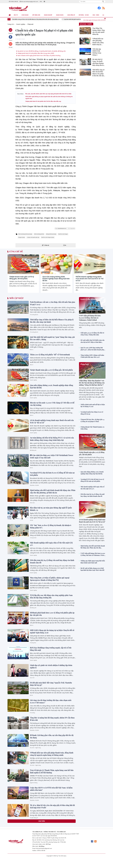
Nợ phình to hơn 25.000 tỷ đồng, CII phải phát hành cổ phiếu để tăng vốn (41, 51)
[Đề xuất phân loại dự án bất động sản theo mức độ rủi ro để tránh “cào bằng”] (18, 845)
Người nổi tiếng (33, 782)
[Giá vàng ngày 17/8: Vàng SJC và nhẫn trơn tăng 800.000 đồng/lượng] (18, 828)
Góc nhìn (32, 677)
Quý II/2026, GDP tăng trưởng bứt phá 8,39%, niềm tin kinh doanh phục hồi (93, 349)
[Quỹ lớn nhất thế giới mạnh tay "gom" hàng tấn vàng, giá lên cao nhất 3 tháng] (18, 342)
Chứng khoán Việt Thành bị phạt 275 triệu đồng (92, 428)
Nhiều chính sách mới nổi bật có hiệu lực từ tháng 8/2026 (93, 405)
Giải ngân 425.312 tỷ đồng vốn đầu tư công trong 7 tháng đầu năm (92, 334)
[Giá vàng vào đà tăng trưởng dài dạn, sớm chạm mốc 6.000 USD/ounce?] (18, 705)
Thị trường (32, 712)
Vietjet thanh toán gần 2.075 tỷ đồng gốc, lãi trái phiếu (21, 278)
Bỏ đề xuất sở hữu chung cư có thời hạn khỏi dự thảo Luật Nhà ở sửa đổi (92, 569)
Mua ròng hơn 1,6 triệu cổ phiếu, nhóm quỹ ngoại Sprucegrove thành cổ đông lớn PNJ (49, 579)
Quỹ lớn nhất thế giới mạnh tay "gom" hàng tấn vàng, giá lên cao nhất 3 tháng (67, 19)
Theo (65, 228)
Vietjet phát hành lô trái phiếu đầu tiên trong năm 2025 (35, 53)
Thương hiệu (33, 642)
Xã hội (31, 520)
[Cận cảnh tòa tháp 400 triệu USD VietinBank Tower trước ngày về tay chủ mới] (18, 460)
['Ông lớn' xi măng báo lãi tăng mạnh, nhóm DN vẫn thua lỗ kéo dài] (18, 723)
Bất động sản (33, 450)
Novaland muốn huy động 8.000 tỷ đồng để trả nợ (92, 413)
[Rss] (103, 8)
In (65, 245)
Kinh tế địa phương (88, 299)
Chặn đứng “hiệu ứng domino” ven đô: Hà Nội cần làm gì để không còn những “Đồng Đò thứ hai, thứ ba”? (92, 383)
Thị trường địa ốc (34, 314)
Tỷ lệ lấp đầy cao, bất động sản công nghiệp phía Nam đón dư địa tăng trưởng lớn (51, 596)
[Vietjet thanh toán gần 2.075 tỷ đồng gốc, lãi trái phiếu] (23, 264)
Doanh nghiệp (12, 272)
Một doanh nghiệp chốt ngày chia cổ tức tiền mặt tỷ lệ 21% (92, 488)
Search (103, 1)
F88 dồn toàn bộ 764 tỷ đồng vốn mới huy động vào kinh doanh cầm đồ (92, 495)
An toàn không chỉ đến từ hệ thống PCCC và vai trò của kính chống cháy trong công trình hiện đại (52, 439)
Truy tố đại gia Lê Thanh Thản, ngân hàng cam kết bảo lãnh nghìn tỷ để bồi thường (51, 771)
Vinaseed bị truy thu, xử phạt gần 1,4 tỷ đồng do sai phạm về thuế (92, 420)
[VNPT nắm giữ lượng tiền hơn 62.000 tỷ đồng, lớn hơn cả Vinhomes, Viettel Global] (92, 305)
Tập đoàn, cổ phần (34, 485)
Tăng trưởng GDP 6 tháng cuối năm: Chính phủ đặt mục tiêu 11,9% (92, 356)
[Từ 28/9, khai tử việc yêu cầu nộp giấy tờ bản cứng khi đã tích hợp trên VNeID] (18, 810)
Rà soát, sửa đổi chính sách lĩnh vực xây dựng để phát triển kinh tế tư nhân (48, 93)
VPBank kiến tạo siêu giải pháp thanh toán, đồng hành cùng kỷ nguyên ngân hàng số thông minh (51, 754)
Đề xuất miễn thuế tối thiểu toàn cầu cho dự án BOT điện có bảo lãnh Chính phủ (92, 341)
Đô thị (31, 467)
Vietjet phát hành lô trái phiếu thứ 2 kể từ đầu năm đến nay (43, 101)
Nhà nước (32, 502)
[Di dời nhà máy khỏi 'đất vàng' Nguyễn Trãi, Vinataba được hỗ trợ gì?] (18, 688)
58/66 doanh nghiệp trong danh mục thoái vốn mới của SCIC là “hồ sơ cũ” (89, 278)
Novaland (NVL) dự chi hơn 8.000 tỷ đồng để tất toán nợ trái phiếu (92, 480)
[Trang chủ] (10, 15)
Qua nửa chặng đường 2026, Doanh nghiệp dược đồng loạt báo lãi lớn (56, 278)
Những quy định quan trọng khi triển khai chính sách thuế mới (93, 562)
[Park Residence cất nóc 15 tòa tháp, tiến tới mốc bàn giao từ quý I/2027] (18, 307)
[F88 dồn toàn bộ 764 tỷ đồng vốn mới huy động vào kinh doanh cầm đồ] (18, 565)
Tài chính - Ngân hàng (35, 747)
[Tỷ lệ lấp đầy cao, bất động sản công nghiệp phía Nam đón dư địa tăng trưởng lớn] (18, 600)
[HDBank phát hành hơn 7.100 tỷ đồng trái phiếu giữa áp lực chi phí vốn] (18, 618)
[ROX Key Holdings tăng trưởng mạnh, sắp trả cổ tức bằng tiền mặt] (18, 653)
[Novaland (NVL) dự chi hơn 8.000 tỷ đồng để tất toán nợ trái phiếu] (18, 478)
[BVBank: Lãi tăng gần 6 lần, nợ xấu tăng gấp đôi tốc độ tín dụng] (18, 740)
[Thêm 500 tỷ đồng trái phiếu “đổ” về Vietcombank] (18, 359)
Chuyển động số (34, 817)
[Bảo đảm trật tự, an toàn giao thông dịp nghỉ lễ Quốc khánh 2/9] (18, 513)
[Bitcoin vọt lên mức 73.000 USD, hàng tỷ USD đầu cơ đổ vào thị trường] (18, 408)
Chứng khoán (33, 537)
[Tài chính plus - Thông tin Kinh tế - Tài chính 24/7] (19, 8)
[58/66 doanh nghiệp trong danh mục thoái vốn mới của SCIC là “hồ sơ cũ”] (89, 264)
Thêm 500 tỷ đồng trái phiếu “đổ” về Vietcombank (50, 354)
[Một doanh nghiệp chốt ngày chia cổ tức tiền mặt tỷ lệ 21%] (18, 548)
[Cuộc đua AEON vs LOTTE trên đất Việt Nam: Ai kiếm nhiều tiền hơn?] (18, 793)
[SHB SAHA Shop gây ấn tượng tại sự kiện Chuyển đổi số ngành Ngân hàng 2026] (18, 635)
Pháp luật (84, 364)
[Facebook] (99, 8)
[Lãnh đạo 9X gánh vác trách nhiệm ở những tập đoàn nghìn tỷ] (18, 670)
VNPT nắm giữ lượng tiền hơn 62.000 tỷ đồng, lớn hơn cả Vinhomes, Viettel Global (90, 318)
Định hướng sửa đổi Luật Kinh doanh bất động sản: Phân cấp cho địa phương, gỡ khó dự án (52, 491)
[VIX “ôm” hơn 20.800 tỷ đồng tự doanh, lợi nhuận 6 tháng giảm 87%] (18, 530)
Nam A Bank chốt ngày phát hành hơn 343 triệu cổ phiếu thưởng (38, 55)
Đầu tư (31, 349)
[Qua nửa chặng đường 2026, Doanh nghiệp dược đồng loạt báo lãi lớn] (56, 264)
